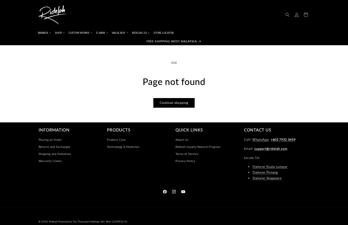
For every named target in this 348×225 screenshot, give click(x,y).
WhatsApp (260, 140)
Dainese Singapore (267, 178)
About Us (182, 139)
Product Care (116, 139)
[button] (287, 14)
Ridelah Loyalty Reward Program (197, 146)
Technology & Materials (123, 146)
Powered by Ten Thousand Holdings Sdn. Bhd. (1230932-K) (92, 221)
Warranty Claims (50, 161)
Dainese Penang (265, 172)
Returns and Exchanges (55, 146)
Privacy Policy (185, 161)
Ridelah (53, 221)
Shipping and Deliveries (55, 153)
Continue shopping (174, 103)
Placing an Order (50, 139)
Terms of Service (186, 153)
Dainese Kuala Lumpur (270, 167)
